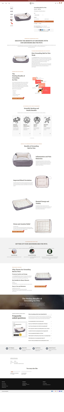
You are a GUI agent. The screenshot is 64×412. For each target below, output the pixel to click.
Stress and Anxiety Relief (21, 224)
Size (34, 13)
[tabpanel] (32, 362)
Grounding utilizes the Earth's (36, 62)
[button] (18, 98)
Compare (36, 23)
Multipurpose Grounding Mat (14, 373)
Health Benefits (31, 110)
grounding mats (31, 247)
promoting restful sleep (31, 47)
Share (40, 23)
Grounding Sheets (23, 373)
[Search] (57, 3)
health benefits (34, 66)
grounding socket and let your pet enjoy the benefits (19, 289)
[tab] (14, 358)
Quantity (35, 17)
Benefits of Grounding (31, 146)
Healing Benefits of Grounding (18, 77)
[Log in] (55, 3)
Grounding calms (15, 226)
